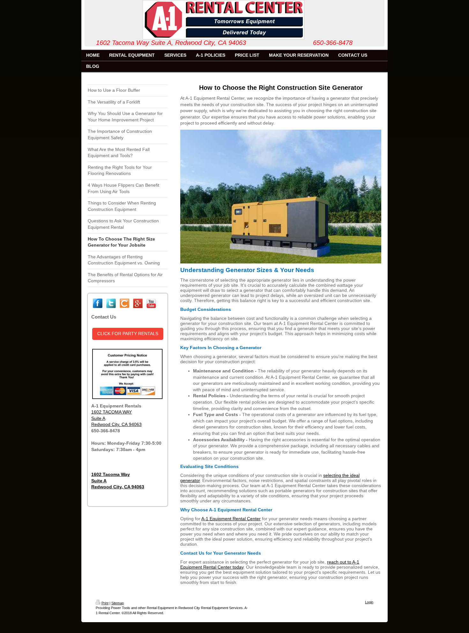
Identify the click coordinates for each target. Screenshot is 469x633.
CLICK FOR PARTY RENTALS (127, 333)
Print (104, 603)
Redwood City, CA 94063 (116, 424)
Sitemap (117, 603)
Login (369, 602)
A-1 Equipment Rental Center (231, 518)
